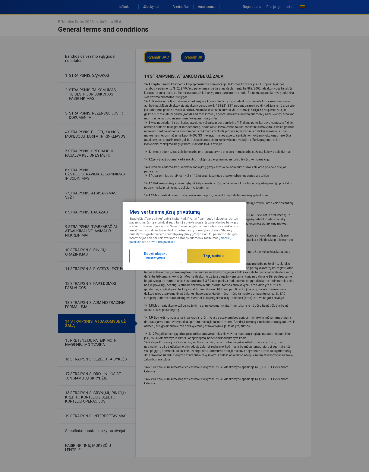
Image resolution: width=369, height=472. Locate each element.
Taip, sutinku (213, 256)
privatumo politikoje (162, 242)
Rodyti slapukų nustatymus (155, 256)
